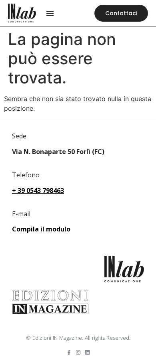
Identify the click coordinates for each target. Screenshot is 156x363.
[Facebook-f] (69, 352)
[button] (50, 13)
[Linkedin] (87, 352)
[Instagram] (78, 352)
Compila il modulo (41, 229)
